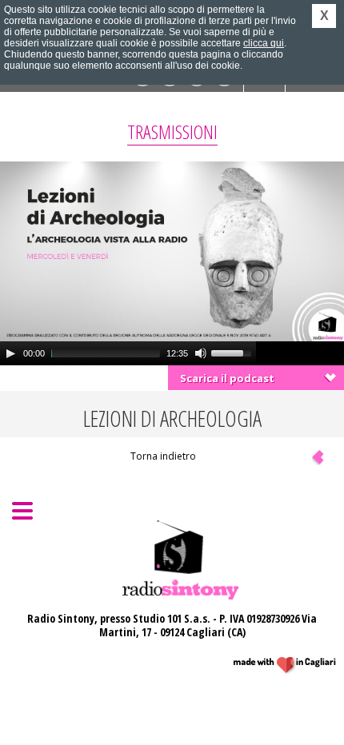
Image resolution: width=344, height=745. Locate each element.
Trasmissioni (172, 131)
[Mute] (200, 353)
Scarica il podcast (227, 378)
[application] (128, 353)
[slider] (233, 351)
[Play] (10, 353)
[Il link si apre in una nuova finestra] (285, 665)
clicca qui (263, 43)
